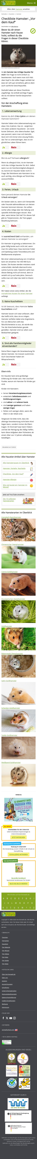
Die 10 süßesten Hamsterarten (9, 500)
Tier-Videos (5, 954)
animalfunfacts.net (8, 1030)
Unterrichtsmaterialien (9, 991)
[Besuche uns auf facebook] (3, 1018)
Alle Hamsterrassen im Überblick (16, 463)
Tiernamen (5, 941)
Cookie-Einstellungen (8, 1001)
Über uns (5, 978)
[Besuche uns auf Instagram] (14, 1018)
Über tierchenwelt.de (8, 974)
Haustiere (5, 944)
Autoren (4, 981)
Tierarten (5, 937)
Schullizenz (5, 987)
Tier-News (5, 964)
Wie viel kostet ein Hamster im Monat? (15, 486)
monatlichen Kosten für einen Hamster (16, 293)
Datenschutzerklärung (9, 997)
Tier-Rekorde (6, 947)
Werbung (5, 1004)
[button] (31, 3)
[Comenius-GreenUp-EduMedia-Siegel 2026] (12, 1059)
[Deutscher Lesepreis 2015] (12, 1071)
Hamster (19, 9)
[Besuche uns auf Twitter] (7, 1018)
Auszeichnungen (7, 984)
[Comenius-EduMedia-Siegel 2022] (23, 1059)
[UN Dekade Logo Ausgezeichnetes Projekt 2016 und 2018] (25, 1071)
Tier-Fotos (5, 957)
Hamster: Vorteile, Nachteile (14, 468)
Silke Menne (14, 26)
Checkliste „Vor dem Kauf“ (13, 474)
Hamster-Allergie (9, 479)
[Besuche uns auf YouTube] (10, 1018)
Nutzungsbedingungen (9, 994)
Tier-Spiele (5, 960)
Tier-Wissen (5, 951)
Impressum (5, 1007)
